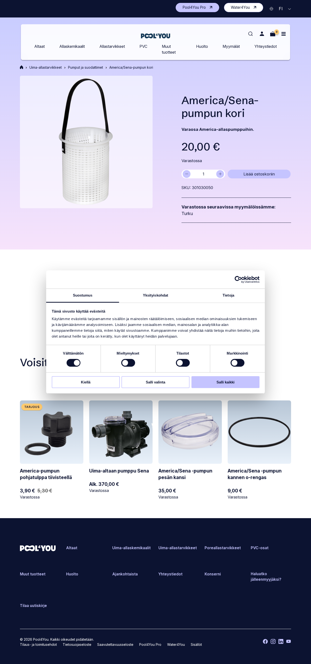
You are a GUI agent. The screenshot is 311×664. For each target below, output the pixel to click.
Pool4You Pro (200, 8)
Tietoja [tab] (228, 295)
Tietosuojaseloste (77, 644)
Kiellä (85, 382)
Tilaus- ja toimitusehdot (38, 644)
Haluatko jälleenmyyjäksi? (266, 577)
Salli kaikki (225, 382)
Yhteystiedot (265, 46)
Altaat (39, 46)
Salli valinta (155, 382)
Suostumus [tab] (83, 295)
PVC (143, 46)
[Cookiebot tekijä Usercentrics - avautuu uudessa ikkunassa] (238, 279)
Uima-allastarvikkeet (45, 67)
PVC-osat (259, 548)
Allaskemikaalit (72, 46)
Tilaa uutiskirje (33, 605)
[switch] (128, 363)
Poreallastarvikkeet (223, 548)
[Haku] (250, 34)
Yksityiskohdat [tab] (155, 295)
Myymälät (231, 46)
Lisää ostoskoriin (259, 174)
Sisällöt (196, 644)
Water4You (247, 8)
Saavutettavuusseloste (115, 644)
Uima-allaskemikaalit (131, 548)
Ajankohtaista (125, 574)
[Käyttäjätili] (261, 34)
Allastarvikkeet (112, 46)
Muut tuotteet (169, 49)
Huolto (202, 46)
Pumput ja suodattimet (85, 67)
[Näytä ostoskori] (272, 33)
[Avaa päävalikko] (283, 34)
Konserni (213, 574)
